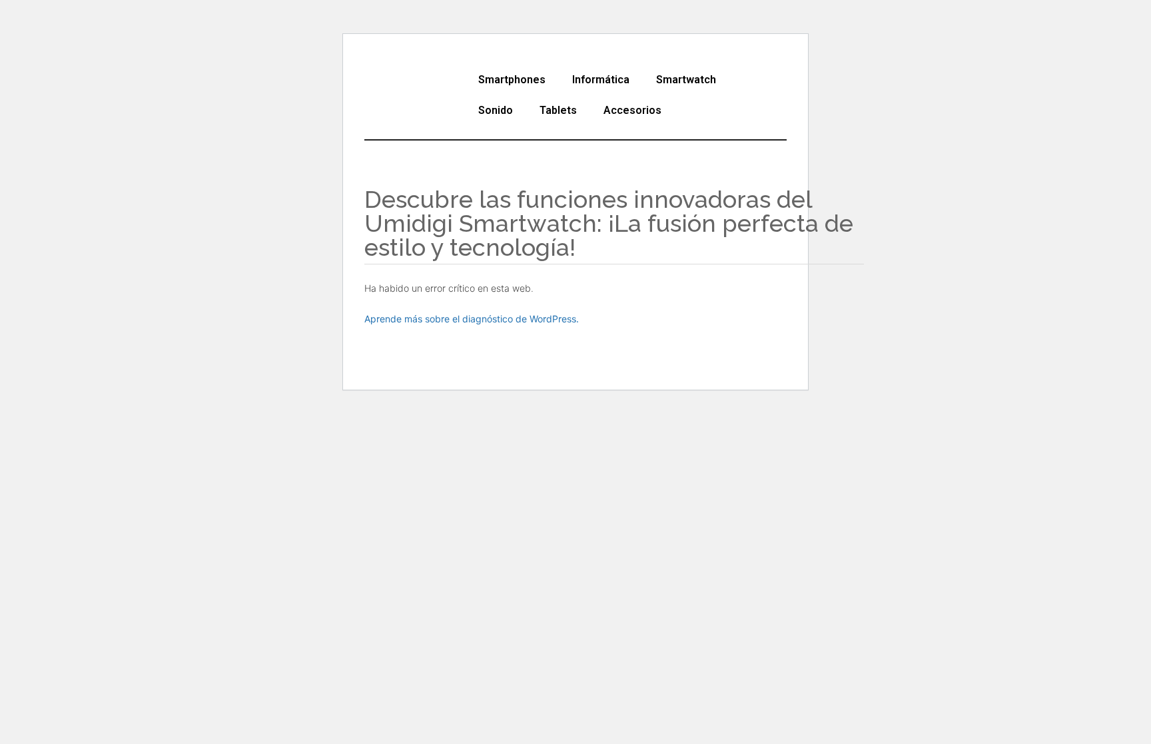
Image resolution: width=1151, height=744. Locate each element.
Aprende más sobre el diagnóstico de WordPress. (471, 318)
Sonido (495, 110)
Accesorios (632, 110)
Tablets (558, 110)
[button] (515, 80)
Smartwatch (686, 79)
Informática (600, 79)
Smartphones (512, 79)
